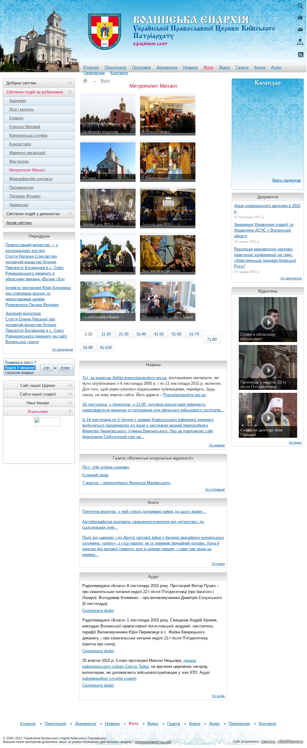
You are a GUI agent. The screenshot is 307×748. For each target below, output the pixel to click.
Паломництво (21, 187)
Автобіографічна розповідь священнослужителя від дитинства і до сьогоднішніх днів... (143, 524)
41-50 (159, 334)
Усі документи (291, 278)
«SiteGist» (268, 741)
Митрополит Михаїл (27, 170)
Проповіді (141, 67)
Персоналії (115, 67)
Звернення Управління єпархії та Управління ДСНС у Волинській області (263, 230)
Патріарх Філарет (25, 196)
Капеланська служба (28, 135)
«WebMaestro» (290, 741)
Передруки (94, 72)
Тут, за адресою (97, 377)
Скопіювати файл (98, 610)
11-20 (106, 334)
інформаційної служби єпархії (109, 678)
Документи (166, 67)
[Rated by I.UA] (47, 424)
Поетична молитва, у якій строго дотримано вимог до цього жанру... (144, 511)
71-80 (212, 339)
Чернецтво (18, 205)
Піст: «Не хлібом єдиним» (105, 467)
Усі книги (218, 563)
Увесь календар (286, 180)
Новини (190, 67)
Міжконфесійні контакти (30, 179)
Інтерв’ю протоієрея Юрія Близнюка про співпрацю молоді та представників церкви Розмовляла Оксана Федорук (38, 296)
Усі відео (295, 442)
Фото (209, 67)
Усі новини (217, 445)
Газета (242, 67)
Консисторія (20, 144)
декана (189, 660)
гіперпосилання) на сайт (153, 742)
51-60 (176, 334)
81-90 (88, 347)
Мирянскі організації (27, 152)
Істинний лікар (95, 475)
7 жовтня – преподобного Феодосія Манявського (126, 483)
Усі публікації (215, 489)
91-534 (106, 347)
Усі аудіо (218, 696)
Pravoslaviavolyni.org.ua (184, 395)
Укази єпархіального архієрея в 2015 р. (267, 208)
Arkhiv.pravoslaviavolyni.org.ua (139, 377)
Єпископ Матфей (24, 126)
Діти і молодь (21, 109)
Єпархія (91, 67)
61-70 (194, 334)
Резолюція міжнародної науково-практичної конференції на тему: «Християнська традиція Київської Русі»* (265, 257)
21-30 (123, 334)
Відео (224, 67)
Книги (259, 67)
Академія (17, 100)
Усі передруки (62, 349)
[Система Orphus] (39, 367)
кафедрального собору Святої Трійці (115, 666)
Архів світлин (19, 222)
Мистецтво (19, 161)
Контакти (119, 72)
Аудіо (276, 67)
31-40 (141, 334)
